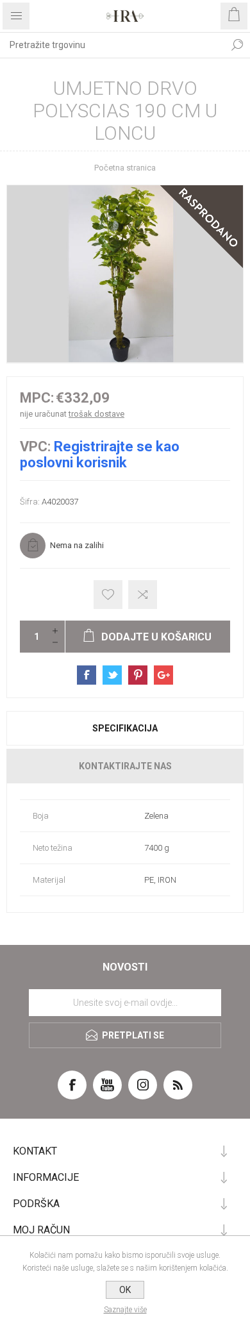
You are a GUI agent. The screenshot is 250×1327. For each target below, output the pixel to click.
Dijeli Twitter (112, 675)
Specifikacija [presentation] (125, 728)
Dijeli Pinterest (137, 675)
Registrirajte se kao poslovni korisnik (99, 454)
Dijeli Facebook (86, 675)
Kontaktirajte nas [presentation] (125, 766)
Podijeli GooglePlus (163, 675)
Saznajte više (125, 1309)
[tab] (125, 728)
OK (125, 1290)
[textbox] (112, 45)
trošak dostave (96, 414)
